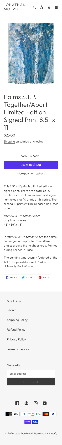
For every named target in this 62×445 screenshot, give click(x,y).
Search (12, 310)
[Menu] (56, 7)
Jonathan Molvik (15, 7)
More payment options (31, 173)
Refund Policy (16, 330)
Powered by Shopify (45, 433)
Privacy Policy (16, 339)
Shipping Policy (17, 320)
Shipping (9, 141)
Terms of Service (18, 349)
